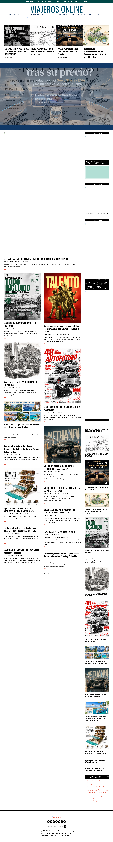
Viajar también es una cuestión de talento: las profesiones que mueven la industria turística (62, 328)
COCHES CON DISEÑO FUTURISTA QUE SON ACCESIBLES (62, 408)
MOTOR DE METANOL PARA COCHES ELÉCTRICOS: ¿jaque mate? (59, 467)
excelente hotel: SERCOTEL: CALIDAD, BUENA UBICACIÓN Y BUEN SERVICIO (36, 259)
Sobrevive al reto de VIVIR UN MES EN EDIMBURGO (20, 383)
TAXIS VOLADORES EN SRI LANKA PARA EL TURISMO (42, 50)
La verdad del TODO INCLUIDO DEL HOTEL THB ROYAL (21, 324)
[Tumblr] (106, 10)
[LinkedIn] (101, 10)
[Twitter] (94, 10)
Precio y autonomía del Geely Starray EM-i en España (68, 51)
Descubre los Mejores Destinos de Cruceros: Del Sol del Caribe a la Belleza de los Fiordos (21, 449)
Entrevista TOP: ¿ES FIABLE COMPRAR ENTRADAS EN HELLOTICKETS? (17, 51)
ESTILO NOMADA (75, 2)
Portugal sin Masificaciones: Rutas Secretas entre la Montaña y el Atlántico (95, 53)
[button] (107, 213)
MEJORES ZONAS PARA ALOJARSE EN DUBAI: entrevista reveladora (59, 511)
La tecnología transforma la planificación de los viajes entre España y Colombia (62, 555)
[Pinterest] (99, 10)
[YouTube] (103, 10)
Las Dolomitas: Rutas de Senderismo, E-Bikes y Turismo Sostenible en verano (21, 529)
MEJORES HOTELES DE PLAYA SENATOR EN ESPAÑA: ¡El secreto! (62, 489)
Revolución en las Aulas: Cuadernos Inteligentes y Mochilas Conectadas (95, 783)
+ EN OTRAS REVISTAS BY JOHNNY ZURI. (97, 777)
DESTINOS (84, 2)
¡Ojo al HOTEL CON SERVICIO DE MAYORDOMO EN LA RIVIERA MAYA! (19, 510)
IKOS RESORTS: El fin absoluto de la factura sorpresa (59, 533)
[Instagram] (96, 10)
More (5, 269)
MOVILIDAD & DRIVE (47, 2)
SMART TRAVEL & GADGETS (33, 2)
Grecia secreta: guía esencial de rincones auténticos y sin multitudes (22, 426)
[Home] (108, 10)
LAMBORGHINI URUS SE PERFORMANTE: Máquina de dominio (21, 551)
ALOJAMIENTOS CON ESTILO (62, 2)
